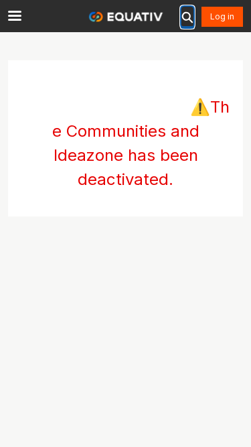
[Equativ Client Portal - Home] (126, 16)
